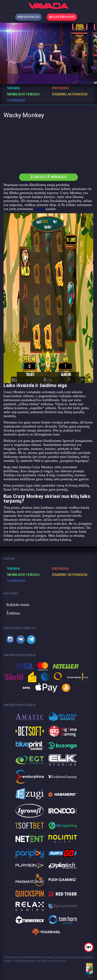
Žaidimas (13, 613)
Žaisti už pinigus (49, 177)
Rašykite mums (17, 605)
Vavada (39, 209)
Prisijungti (28, 17)
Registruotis (62, 17)
